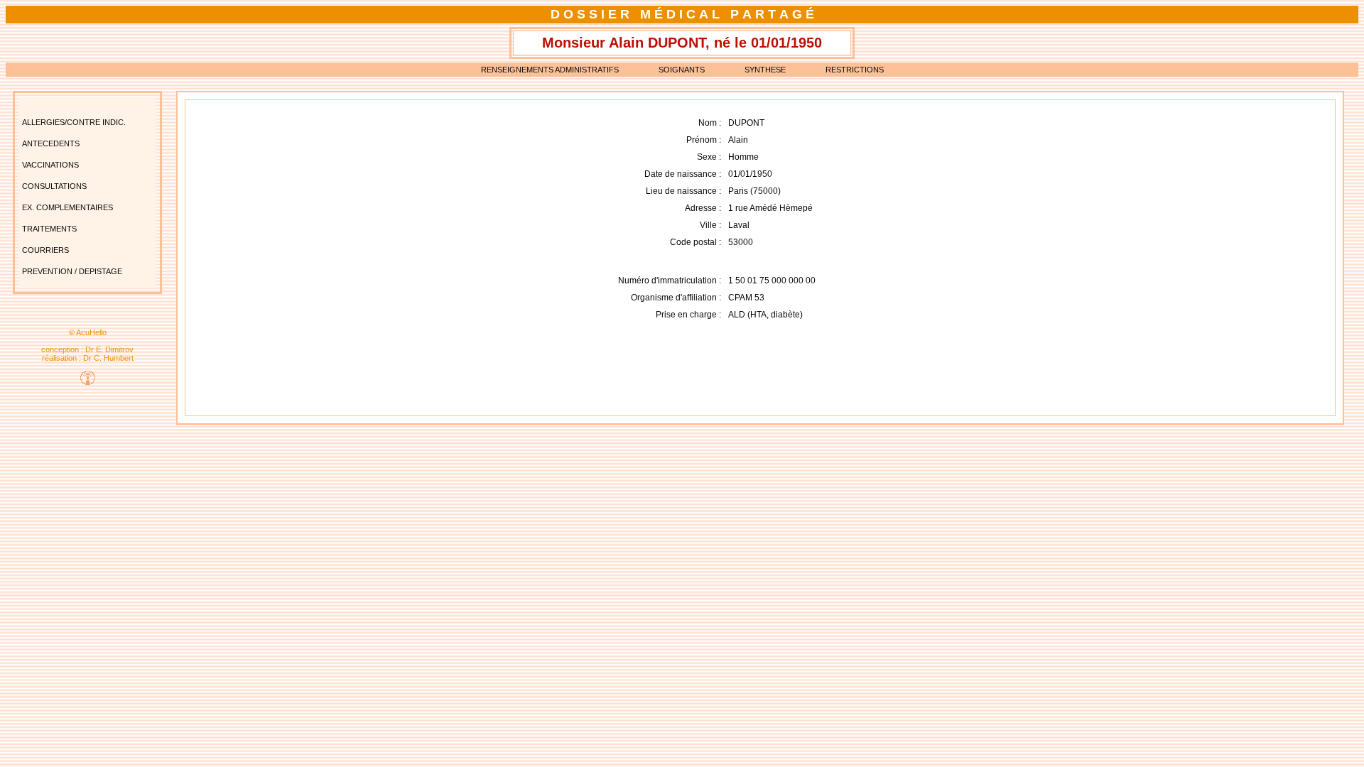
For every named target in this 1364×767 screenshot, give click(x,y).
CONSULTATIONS (54, 186)
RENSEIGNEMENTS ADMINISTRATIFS (550, 69)
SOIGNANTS (681, 69)
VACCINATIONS (50, 165)
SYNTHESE (765, 69)
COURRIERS (45, 250)
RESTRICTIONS (854, 69)
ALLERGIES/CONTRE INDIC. (74, 122)
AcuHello (91, 332)
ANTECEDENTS (51, 143)
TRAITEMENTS (49, 228)
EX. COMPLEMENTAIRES (67, 207)
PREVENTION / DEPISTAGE (72, 271)
